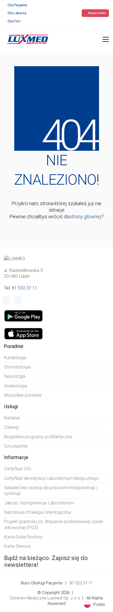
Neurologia (14, 376)
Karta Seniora (17, 546)
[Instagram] (18, 300)
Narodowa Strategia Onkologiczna (37, 512)
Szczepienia (15, 446)
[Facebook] (7, 300)
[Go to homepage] (27, 39)
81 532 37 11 (24, 288)
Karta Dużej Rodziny (23, 537)
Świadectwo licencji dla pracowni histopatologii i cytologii (50, 490)
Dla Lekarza (17, 13)
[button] (106, 39)
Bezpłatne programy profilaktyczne (38, 436)
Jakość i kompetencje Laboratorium (39, 503)
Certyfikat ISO (17, 468)
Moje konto (96, 13)
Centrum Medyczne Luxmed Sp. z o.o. (45, 598)
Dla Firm (14, 21)
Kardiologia (15, 357)
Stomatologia (17, 367)
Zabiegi (11, 427)
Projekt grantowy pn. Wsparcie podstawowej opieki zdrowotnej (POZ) (53, 524)
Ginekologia (15, 385)
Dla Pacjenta (17, 5)
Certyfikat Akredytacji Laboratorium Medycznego (51, 478)
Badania (12, 417)
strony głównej (85, 216)
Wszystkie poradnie (23, 395)
